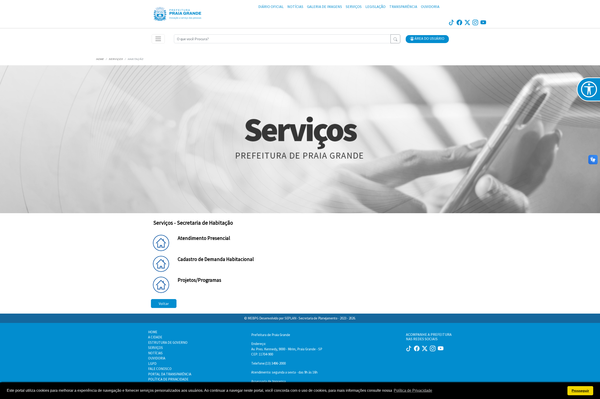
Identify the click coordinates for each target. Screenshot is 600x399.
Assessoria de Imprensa (268, 381)
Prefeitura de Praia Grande (270, 335)
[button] (427, 39)
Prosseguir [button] (580, 390)
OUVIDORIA (430, 6)
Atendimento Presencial (204, 238)
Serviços (115, 59)
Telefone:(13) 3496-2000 (268, 363)
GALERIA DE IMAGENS (324, 6)
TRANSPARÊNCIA (403, 6)
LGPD (152, 363)
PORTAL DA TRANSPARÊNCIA (169, 374)
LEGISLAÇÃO (375, 6)
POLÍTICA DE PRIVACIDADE (168, 379)
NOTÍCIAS (295, 6)
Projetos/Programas (199, 280)
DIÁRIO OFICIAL (271, 6)
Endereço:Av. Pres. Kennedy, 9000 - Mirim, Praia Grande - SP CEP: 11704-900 (286, 348)
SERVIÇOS (354, 6)
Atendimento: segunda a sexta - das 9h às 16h (284, 372)
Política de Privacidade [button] (413, 390)
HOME (152, 332)
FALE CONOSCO (160, 368)
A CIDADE (155, 337)
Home (99, 59)
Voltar (164, 303)
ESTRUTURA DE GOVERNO (168, 342)
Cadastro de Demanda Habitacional (216, 259)
